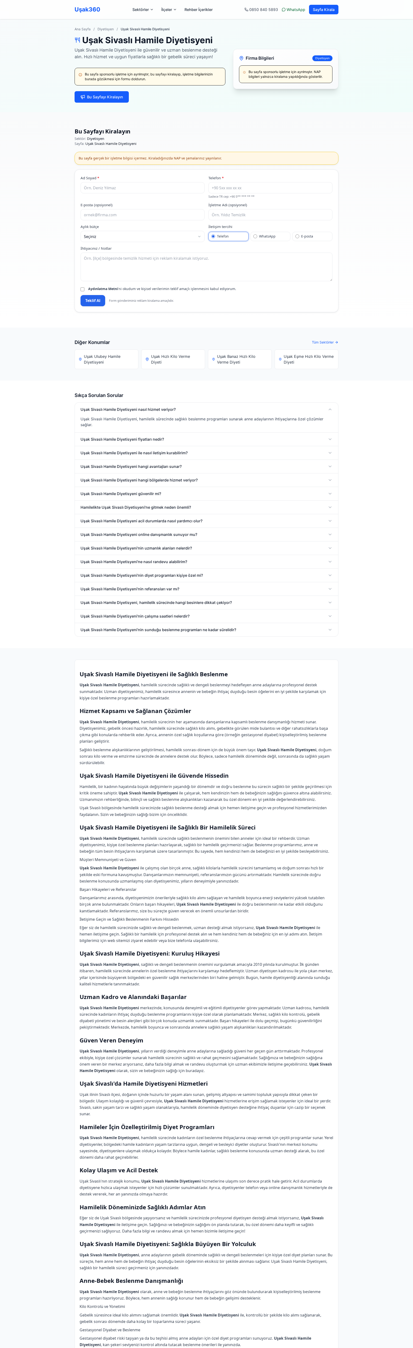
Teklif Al (92, 300)
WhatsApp (296, 9)
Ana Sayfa (83, 29)
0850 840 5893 (263, 9)
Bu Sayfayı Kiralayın (105, 97)
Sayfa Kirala (324, 9)
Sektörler (140, 9)
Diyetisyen (106, 29)
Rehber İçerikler (199, 9)
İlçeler (166, 9)
